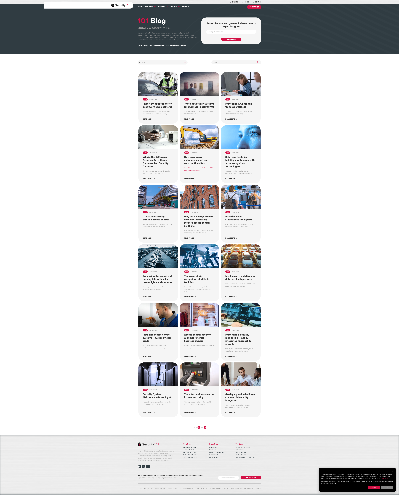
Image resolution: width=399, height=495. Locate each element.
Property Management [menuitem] (216, 452)
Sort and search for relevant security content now (162, 46)
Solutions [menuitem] (149, 6)
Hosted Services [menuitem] (240, 455)
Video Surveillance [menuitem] (189, 455)
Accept (374, 487)
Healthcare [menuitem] (213, 447)
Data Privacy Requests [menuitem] (186, 488)
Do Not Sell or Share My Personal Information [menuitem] (245, 488)
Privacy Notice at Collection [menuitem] (205, 488)
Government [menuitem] (213, 455)
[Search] (257, 62)
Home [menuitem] (140, 6)
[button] (205, 427)
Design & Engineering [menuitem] (242, 447)
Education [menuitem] (212, 450)
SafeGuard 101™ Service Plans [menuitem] (245, 457)
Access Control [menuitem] (188, 450)
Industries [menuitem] (213, 444)
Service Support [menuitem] (240, 452)
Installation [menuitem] (239, 450)
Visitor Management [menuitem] (190, 457)
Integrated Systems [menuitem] (189, 447)
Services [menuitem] (161, 6)
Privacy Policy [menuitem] (172, 488)
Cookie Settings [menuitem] (222, 488)
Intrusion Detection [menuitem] (189, 452)
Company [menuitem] (186, 6)
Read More (147, 119)
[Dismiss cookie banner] (392, 471)
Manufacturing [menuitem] (214, 457)
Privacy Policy (384, 478)
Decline (387, 487)
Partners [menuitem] (173, 6)
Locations (254, 7)
